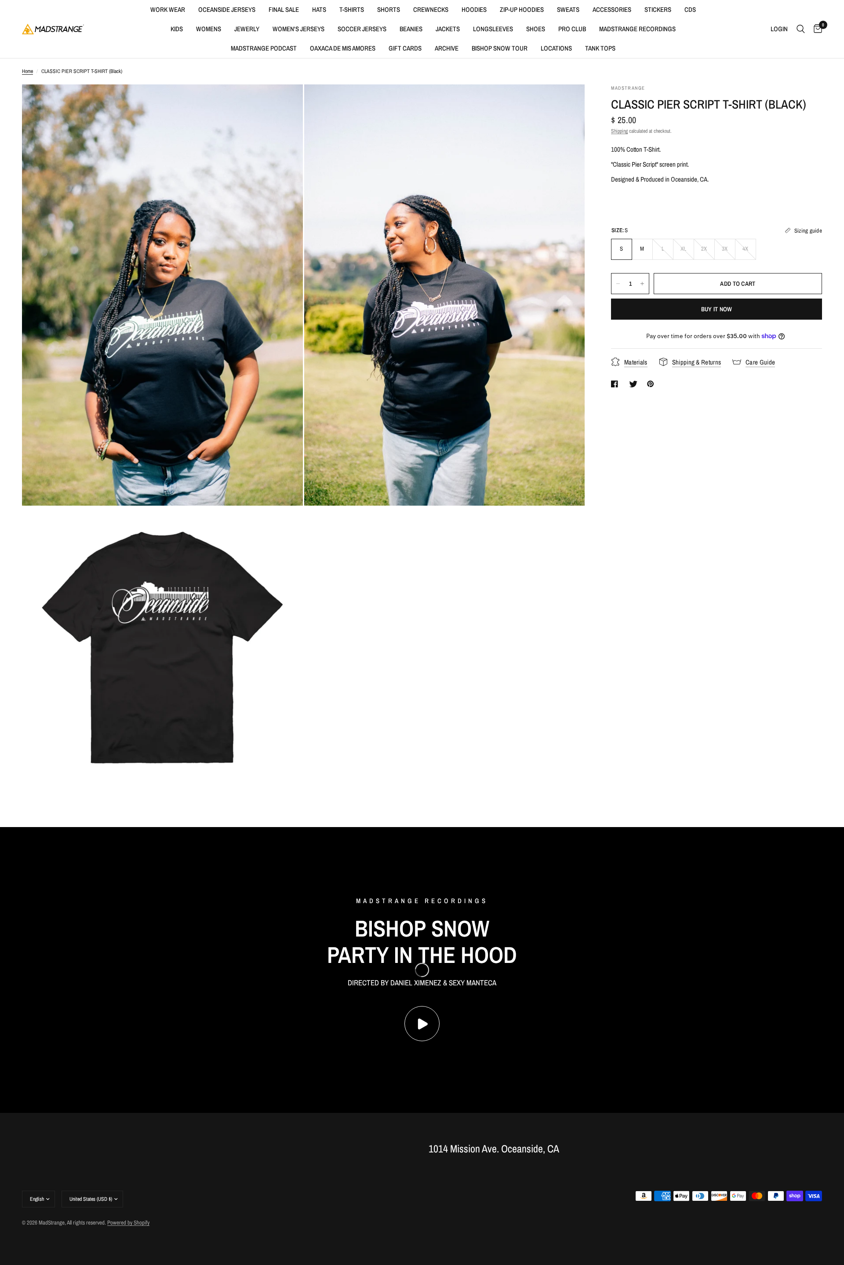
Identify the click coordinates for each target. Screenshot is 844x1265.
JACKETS (448, 28)
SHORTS (388, 9)
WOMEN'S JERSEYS (298, 28)
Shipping (619, 131)
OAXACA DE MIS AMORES (342, 48)
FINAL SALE (284, 9)
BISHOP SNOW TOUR (500, 48)
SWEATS (568, 9)
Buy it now (716, 309)
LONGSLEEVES (493, 28)
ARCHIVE (446, 48)
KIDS (177, 28)
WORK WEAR (167, 9)
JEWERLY (246, 28)
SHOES (535, 28)
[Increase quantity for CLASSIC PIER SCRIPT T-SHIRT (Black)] (642, 283)
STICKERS (657, 9)
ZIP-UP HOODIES (522, 9)
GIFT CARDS (405, 48)
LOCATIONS (556, 48)
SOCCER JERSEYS (362, 28)
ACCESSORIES (612, 9)
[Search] (800, 29)
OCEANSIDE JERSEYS (226, 9)
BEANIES (411, 28)
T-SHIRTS (351, 9)
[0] (815, 29)
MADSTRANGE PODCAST (264, 48)
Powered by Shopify (128, 1222)
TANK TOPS (600, 48)
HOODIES (474, 9)
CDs (690, 9)
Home (27, 71)
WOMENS (208, 28)
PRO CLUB (572, 28)
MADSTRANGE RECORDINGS (637, 28)
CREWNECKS (430, 9)
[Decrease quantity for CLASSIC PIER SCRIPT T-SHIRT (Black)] (618, 283)
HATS (319, 9)
